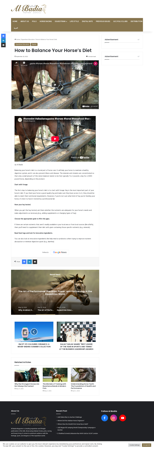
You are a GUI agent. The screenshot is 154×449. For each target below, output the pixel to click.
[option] (55, 292)
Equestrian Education (28, 39)
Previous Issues (103, 21)
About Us (25, 21)
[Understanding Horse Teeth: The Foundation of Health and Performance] (83, 375)
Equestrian (60, 21)
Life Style (74, 21)
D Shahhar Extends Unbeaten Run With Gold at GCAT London (77, 433)
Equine (34, 44)
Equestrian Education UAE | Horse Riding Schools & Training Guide (55, 292)
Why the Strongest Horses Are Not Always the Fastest (27, 385)
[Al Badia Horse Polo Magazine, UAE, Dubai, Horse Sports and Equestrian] (28, 9)
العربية (16, 28)
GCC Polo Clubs (120, 21)
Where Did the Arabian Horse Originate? (70, 421)
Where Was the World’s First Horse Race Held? (72, 424)
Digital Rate (87, 21)
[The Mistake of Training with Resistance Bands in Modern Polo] (55, 375)
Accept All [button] (146, 445)
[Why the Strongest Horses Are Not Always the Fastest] (27, 375)
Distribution (136, 21)
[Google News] (60, 252)
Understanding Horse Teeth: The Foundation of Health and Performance (83, 386)
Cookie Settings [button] (134, 445)
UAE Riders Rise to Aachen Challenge (69, 417)
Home (15, 21)
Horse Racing (46, 21)
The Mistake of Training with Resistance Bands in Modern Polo (54, 386)
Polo (34, 21)
